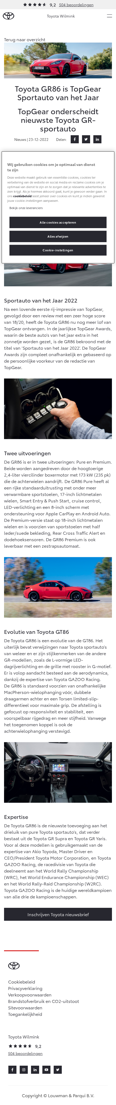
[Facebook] (74, 139)
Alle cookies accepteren (58, 222)
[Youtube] (46, 1069)
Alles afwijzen (58, 236)
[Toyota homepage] (8, 16)
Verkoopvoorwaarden (30, 994)
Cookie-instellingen (58, 250)
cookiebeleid (22, 195)
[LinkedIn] (97, 139)
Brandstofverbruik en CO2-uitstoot (43, 1001)
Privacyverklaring (25, 988)
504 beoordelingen (76, 4)
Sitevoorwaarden (25, 1007)
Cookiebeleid (21, 981)
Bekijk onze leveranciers (26, 208)
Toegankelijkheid (25, 1014)
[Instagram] (23, 1069)
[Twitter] (86, 139)
